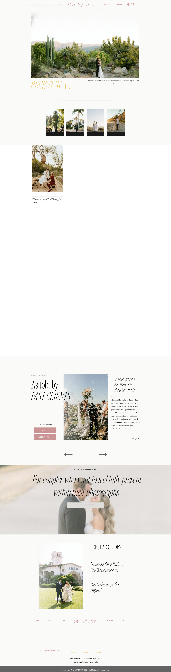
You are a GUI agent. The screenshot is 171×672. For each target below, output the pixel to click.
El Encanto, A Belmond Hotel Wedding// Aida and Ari (47, 201)
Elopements (36, 194)
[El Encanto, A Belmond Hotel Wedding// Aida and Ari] (47, 168)
